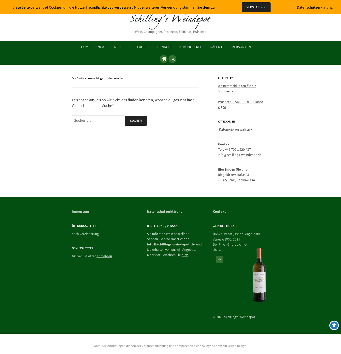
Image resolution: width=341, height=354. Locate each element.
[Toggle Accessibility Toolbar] (334, 325)
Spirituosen (139, 47)
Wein (117, 47)
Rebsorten (241, 47)
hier (185, 255)
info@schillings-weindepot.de (239, 154)
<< (219, 259)
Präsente (216, 47)
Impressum (80, 211)
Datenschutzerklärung (165, 211)
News (101, 47)
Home (85, 47)
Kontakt (219, 211)
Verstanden (256, 7)
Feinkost (164, 47)
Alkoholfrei (190, 47)
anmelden (104, 256)
